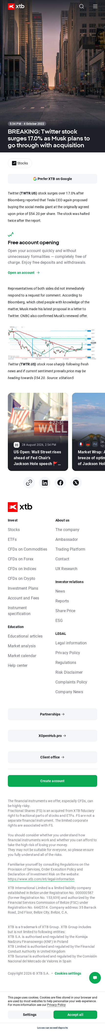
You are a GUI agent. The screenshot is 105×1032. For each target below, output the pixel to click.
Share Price (65, 610)
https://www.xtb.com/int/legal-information (41, 879)
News (60, 591)
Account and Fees (23, 597)
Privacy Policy (67, 652)
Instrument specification (19, 610)
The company (67, 529)
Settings (29, 1014)
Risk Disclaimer (69, 672)
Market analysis (22, 645)
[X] (76, 483)
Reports (62, 600)
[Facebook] (60, 483)
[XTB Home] (14, 6)
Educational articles (25, 635)
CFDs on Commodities (27, 549)
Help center (18, 665)
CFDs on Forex (20, 558)
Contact (62, 558)
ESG (59, 620)
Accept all (75, 1014)
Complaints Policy (71, 681)
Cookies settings (68, 973)
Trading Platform (70, 549)
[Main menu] (95, 6)
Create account (52, 780)
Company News (69, 691)
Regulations (65, 662)
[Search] (81, 6)
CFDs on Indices (22, 568)
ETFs (12, 539)
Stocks (14, 529)
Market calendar (22, 655)
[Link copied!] (29, 483)
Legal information (71, 642)
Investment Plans (23, 588)
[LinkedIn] (45, 483)
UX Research (66, 568)
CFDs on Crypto (21, 578)
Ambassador (66, 539)
